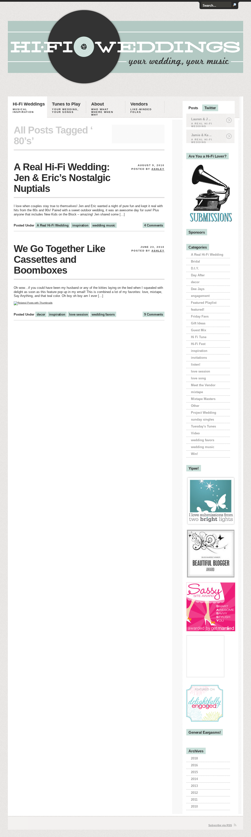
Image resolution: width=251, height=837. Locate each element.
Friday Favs (200, 316)
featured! (197, 309)
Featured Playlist (203, 303)
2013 (194, 786)
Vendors (141, 107)
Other (195, 406)
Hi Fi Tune (198, 337)
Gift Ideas (198, 323)
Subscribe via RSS (220, 825)
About (102, 109)
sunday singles (202, 419)
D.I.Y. (195, 268)
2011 (194, 799)
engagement (200, 296)
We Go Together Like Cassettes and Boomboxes (59, 259)
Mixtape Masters (203, 399)
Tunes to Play (66, 107)
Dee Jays (197, 289)
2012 (194, 793)
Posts (193, 108)
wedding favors (103, 314)
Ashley (157, 169)
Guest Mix (198, 330)
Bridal (195, 261)
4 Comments (153, 225)
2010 (194, 806)
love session (78, 314)
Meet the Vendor (203, 385)
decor (41, 314)
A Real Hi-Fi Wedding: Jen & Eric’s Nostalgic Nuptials (62, 177)
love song (198, 378)
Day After (198, 275)
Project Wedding (203, 412)
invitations (199, 357)
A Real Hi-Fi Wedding (52, 225)
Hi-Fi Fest (198, 344)
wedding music (103, 225)
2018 (194, 758)
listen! (195, 364)
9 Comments (153, 314)
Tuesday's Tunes (203, 426)
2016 (194, 765)
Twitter (210, 108)
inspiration (80, 225)
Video (195, 433)
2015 (194, 772)
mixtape (197, 392)
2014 (194, 779)
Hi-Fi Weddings (29, 107)
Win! (194, 454)
